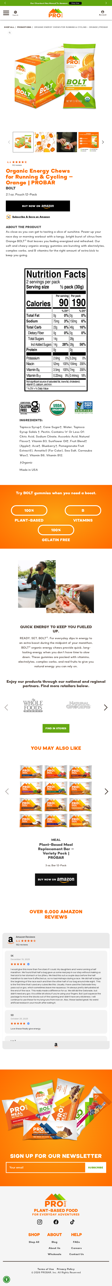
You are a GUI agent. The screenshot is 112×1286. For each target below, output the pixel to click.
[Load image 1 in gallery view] (23, 142)
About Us (54, 1248)
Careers (76, 1248)
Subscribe (95, 1167)
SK (12, 955)
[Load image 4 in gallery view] (88, 142)
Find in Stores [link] (56, 728)
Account (102, 13)
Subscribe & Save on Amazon (31, 217)
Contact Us (76, 1254)
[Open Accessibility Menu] (6, 1279)
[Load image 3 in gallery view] (67, 142)
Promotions (24, 27)
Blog (54, 1242)
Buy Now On (31, 206)
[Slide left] (9, 142)
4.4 (9, 162)
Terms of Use (45, 1269)
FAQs (76, 1242)
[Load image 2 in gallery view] (45, 142)
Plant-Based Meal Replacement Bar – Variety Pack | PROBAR (56, 851)
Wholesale (54, 1254)
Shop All (9, 27)
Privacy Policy (66, 1269)
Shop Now (75, 3)
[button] (6, 13)
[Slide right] (103, 142)
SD (12, 1015)
